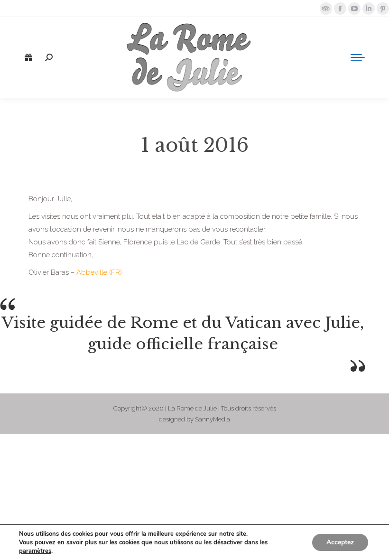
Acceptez (340, 542)
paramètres (35, 551)
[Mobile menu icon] (357, 57)
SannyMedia (212, 419)
